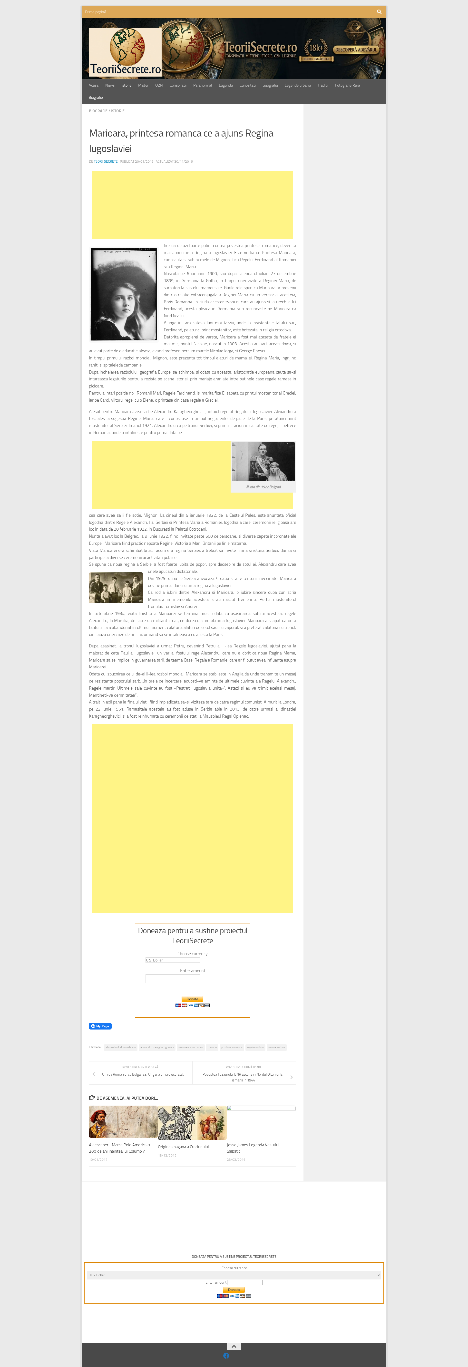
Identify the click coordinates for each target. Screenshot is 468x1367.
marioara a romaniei (190, 1047)
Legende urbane (298, 85)
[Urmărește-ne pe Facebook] (226, 1356)
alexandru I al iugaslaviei (121, 1047)
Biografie (96, 97)
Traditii (323, 85)
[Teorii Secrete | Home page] (125, 52)
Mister (143, 85)
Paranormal (202, 85)
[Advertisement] (192, 205)
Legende (226, 85)
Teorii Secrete (106, 161)
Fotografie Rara (347, 85)
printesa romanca (232, 1047)
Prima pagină (95, 12)
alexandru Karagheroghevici (157, 1047)
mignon (212, 1047)
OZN (159, 85)
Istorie (126, 85)
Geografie (270, 85)
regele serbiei (255, 1047)
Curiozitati (248, 85)
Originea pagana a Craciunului (183, 1146)
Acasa (93, 85)
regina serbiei (276, 1047)
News (110, 85)
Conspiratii (178, 85)
